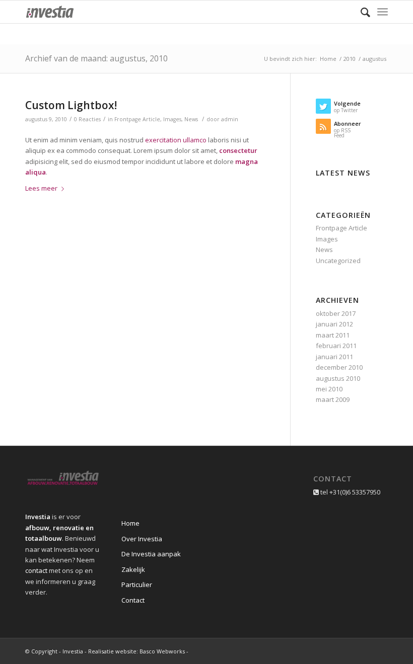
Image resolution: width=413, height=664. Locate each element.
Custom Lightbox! (71, 105)
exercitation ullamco (175, 139)
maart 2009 (333, 399)
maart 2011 (333, 335)
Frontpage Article (137, 119)
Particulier (136, 584)
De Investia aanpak (151, 553)
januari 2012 (334, 323)
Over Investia (141, 538)
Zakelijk (133, 569)
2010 (349, 58)
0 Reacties (87, 119)
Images (172, 119)
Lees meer (41, 188)
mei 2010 (329, 388)
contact (36, 570)
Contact (133, 600)
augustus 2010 (338, 378)
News (191, 119)
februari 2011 (336, 345)
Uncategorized (338, 260)
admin (229, 119)
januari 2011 (334, 356)
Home (328, 58)
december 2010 (339, 367)
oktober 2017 (336, 313)
